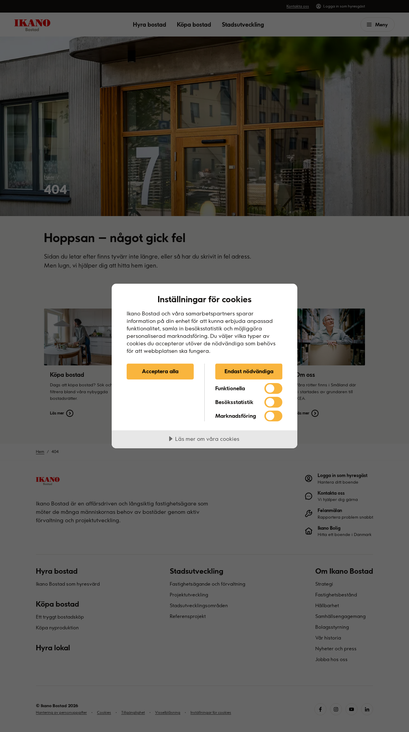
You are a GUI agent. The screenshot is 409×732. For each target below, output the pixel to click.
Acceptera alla (160, 371)
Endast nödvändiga (249, 371)
